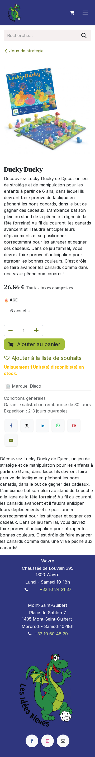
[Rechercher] (84, 35)
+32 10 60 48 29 (51, 633)
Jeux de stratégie (26, 50)
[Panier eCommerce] (72, 13)
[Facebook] (11, 425)
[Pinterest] (74, 425)
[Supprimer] (10, 330)
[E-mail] (11, 440)
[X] (27, 425)
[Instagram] (47, 741)
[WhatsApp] (58, 425)
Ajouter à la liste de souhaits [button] (47, 358)
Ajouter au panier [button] (38, 344)
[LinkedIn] (42, 425)
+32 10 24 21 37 (56, 589)
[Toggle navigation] (85, 13)
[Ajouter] (36, 330)
